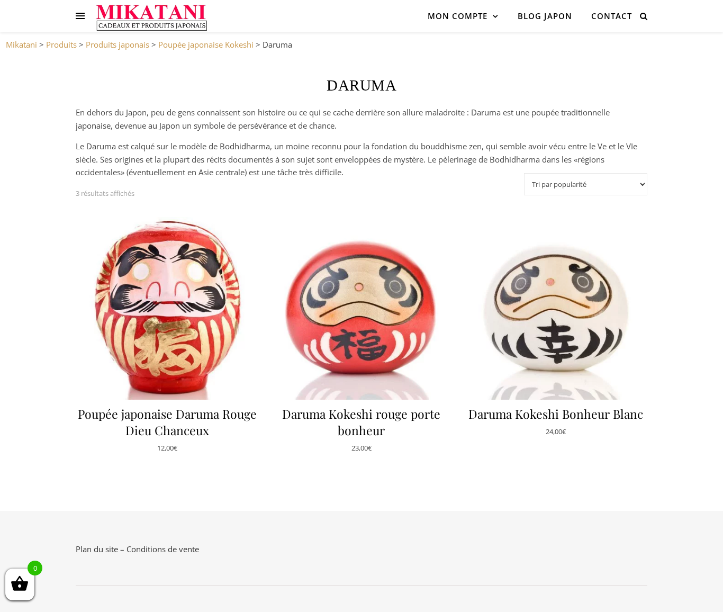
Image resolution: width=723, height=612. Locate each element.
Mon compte (457, 16)
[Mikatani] (151, 16)
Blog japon (545, 16)
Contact (611, 16)
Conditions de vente (162, 549)
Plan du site (97, 549)
